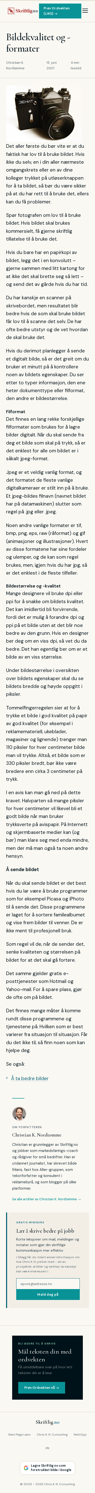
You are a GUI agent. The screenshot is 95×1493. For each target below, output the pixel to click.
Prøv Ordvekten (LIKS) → (57, 11)
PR (47, 1448)
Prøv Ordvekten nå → (41, 1387)
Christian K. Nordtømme (36, 1135)
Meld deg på (48, 1294)
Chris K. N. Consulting (52, 1435)
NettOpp (80, 1435)
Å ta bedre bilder (30, 1078)
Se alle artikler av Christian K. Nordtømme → (46, 1199)
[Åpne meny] (85, 11)
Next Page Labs (19, 1435)
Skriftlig (48, 1422)
